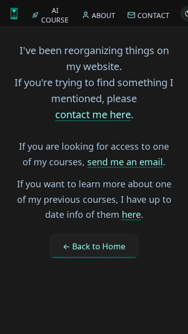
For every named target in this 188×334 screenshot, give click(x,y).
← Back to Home (94, 246)
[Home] (14, 14)
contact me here (93, 114)
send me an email (125, 162)
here (131, 214)
